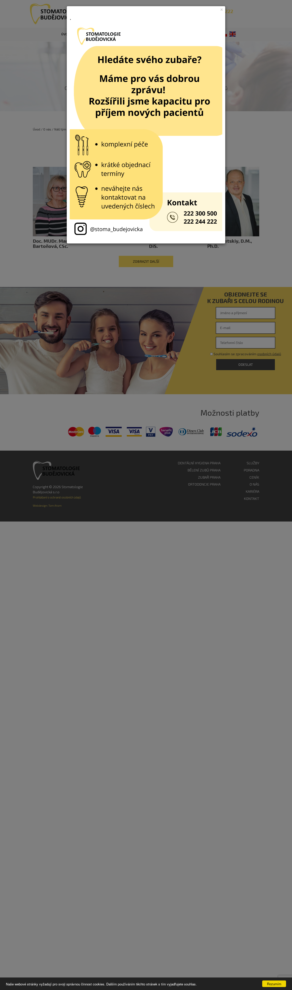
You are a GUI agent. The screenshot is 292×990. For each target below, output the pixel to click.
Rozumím (274, 983)
